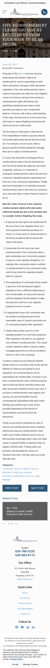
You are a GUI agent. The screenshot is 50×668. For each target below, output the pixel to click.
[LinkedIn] (33, 627)
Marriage (6, 479)
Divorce (34, 469)
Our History (25, 598)
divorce (21, 73)
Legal (37, 476)
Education (7, 472)
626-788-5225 (25, 551)
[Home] (24, 12)
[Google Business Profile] (27, 627)
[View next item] (16, 524)
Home (25, 593)
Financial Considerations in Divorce (18, 476)
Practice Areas (25, 603)
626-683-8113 (25, 555)
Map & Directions (24, 579)
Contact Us (25, 614)
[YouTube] (22, 627)
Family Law (17, 472)
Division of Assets (22, 469)
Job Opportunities (25, 608)
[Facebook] (16, 627)
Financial (27, 472)
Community (8, 469)
